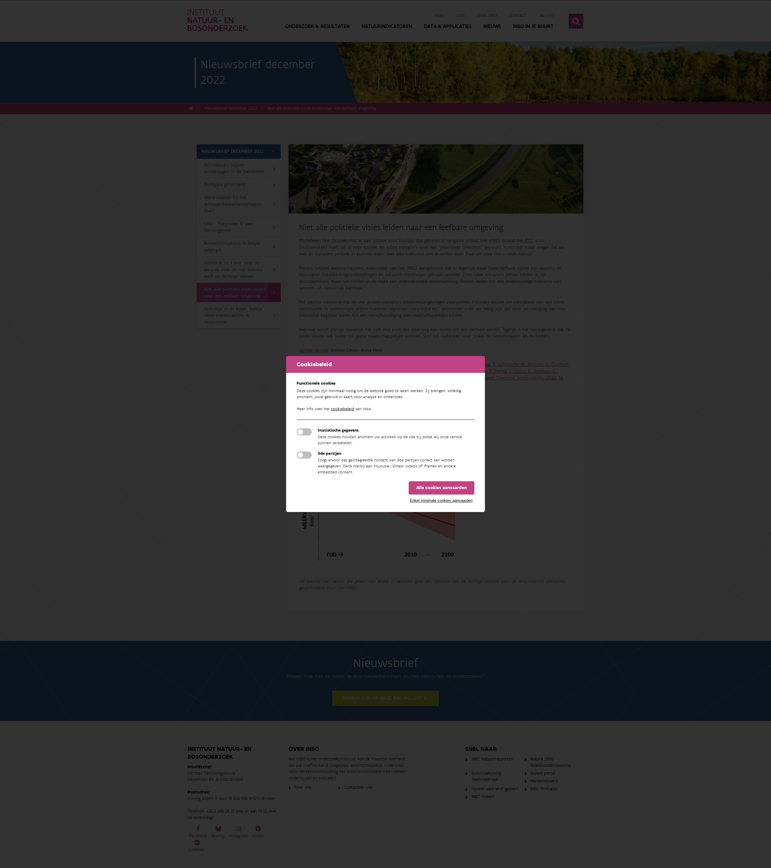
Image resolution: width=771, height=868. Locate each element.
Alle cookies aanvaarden (441, 488)
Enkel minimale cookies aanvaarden (441, 500)
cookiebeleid (342, 409)
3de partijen (329, 453)
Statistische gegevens (338, 430)
